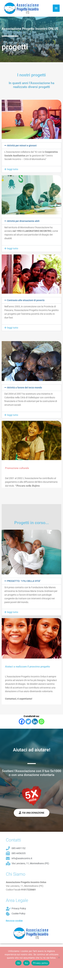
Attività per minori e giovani (22, 145)
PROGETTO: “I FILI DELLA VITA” (24, 581)
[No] (58, 957)
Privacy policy (40, 963)
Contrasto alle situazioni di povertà (26, 300)
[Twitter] (28, 721)
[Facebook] (22, 721)
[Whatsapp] (41, 721)
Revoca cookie (14, 920)
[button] (31, 145)
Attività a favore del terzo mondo (24, 387)
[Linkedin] (35, 721)
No (26, 963)
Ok (18, 963)
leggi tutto (12, 169)
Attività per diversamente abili (23, 221)
